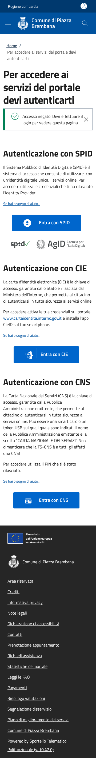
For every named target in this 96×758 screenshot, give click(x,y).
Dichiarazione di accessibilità (33, 623)
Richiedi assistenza (24, 655)
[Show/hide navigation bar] (8, 22)
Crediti (13, 591)
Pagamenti (17, 687)
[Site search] (85, 23)
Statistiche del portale (27, 666)
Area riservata (20, 581)
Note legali (17, 613)
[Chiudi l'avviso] (86, 119)
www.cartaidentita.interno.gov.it (32, 318)
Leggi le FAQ (18, 677)
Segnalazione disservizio (29, 709)
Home (11, 45)
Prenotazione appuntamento (33, 645)
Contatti (14, 634)
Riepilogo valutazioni (26, 698)
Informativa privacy (25, 602)
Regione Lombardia (23, 6)
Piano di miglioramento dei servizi (38, 719)
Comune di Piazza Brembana (33, 730)
